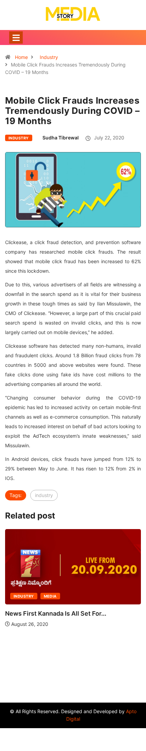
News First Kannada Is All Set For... (55, 613)
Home (21, 57)
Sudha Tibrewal (60, 137)
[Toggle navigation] (16, 37)
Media (50, 596)
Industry (49, 57)
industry (44, 495)
